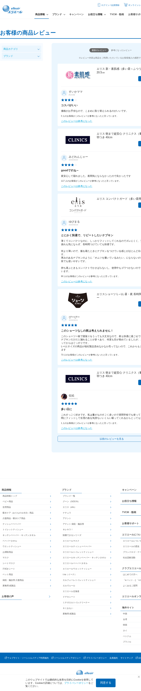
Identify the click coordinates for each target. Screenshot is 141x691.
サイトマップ (127, 658)
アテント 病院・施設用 (73, 524)
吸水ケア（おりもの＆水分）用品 (18, 513)
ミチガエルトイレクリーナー (76, 602)
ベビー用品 (8, 501)
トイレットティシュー (13, 529)
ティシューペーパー (12, 524)
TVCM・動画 (117, 14)
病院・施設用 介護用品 (13, 580)
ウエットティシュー (12, 546)
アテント (67, 518)
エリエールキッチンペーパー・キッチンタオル (84, 557)
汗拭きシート (9, 569)
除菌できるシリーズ (72, 535)
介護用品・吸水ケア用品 (14, 518)
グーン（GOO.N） (71, 501)
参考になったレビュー (121, 50)
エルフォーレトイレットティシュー (79, 580)
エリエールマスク (71, 541)
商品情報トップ (10, 496)
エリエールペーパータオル (75, 563)
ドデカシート (69, 597)
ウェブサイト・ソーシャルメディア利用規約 (28, 658)
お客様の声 (8, 596)
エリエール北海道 (71, 591)
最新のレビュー (99, 50)
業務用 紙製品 (9, 585)
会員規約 (114, 658)
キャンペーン (76, 14)
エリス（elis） (69, 507)
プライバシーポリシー (96, 658)
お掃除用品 (8, 552)
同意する (105, 682)
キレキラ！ (68, 529)
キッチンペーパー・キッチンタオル (19, 535)
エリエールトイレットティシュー (78, 552)
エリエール (13, 9)
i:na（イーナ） (70, 574)
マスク (6, 557)
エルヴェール (69, 585)
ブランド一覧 (69, 496)
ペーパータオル (10, 541)
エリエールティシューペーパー (77, 546)
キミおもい (68, 608)
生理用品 (7, 507)
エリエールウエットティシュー (77, 569)
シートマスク (9, 563)
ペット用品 (8, 574)
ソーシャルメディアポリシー (67, 658)
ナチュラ (67, 513)
